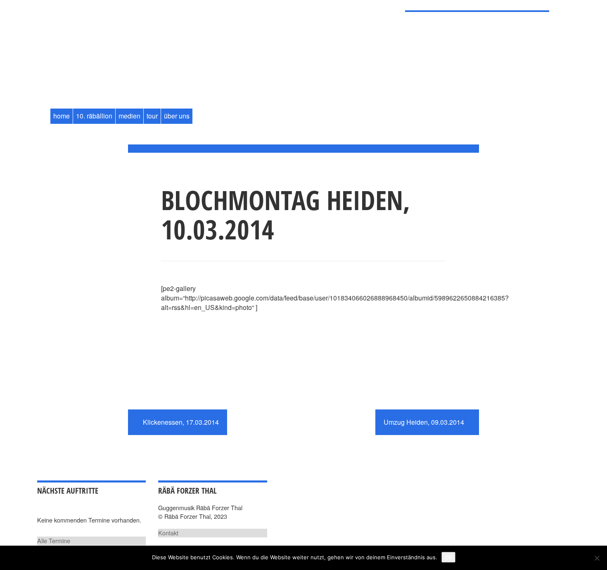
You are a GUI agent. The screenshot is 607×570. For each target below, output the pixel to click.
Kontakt (168, 532)
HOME (61, 116)
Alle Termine (53, 540)
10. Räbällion (94, 116)
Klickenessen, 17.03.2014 (180, 422)
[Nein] (597, 558)
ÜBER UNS (177, 116)
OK (448, 557)
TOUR (152, 116)
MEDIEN (129, 116)
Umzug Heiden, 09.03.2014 (425, 422)
